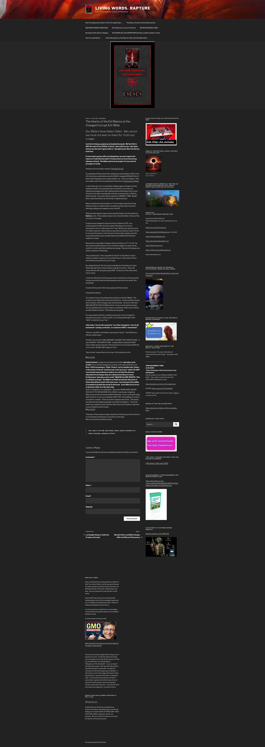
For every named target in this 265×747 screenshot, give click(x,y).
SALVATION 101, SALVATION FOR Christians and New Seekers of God (136, 33)
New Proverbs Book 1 (93, 38)
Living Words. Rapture (123, 8)
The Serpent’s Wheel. (131, 181)
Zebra (176, 393)
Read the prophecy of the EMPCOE (157, 534)
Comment (90, 457)
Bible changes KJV (128, 430)
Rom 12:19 (91, 357)
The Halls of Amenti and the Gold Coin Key (141, 23)
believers (109, 430)
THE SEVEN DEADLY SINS (149, 28)
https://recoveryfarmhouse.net (156, 227)
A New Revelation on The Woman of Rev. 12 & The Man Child (126, 38)
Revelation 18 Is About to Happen (97, 33)
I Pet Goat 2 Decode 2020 (157, 463)
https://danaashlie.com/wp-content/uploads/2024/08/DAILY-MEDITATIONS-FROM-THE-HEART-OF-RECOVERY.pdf (162, 483)
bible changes (95, 433)
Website (89, 507)
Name (89, 485)
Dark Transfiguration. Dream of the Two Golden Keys (103, 23)
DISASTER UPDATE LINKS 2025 (97, 28)
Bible (117, 430)
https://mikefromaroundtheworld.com (158, 250)
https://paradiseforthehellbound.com (158, 232)
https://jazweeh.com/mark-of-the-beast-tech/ (161, 384)
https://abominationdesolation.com (157, 241)
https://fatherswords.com (154, 245)
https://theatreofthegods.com (155, 236)
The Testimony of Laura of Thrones (124, 28)
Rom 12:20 (91, 409)
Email (88, 496)
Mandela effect (109, 433)
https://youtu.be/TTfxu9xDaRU (162, 388)
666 (90, 430)
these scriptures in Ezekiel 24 (107, 144)
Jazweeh (102, 118)
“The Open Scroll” (117, 169)
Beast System (98, 430)
